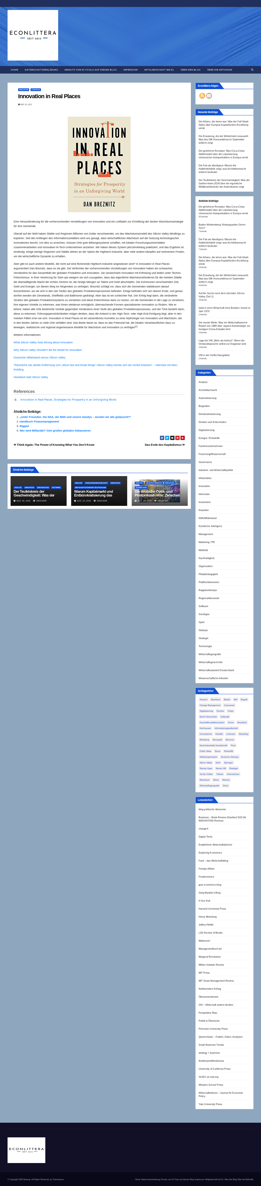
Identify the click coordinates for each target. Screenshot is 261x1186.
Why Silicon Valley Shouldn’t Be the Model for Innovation (48, 349)
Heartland (242, 722)
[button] (252, 69)
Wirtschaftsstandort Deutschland (90, 487)
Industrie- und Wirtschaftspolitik (216, 470)
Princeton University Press (213, 1029)
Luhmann (230, 734)
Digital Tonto (206, 836)
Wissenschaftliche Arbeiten (213, 678)
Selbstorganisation (208, 757)
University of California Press (215, 1069)
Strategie (35, 89)
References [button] (24, 391)
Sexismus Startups (230, 757)
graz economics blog (210, 884)
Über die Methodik (219, 69)
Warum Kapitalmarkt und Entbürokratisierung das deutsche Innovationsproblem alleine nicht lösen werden (97, 497)
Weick (216, 780)
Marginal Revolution (210, 957)
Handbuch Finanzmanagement (39, 421)
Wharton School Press (211, 1085)
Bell (235, 699)
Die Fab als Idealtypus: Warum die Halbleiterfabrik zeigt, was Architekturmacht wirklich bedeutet (222, 168)
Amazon (204, 699)
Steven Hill (221, 768)
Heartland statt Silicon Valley (31, 377)
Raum (218, 751)
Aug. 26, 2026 (23, 501)
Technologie (141, 487)
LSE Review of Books (211, 932)
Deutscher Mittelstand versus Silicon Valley (39, 357)
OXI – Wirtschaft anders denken (216, 1005)
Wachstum (205, 780)
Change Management (210, 705)
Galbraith (225, 716)
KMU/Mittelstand (208, 518)
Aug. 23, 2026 (84, 501)
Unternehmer (233, 774)
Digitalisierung (207, 430)
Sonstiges (204, 614)
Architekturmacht (154, 483)
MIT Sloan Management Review (216, 981)
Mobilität (203, 550)
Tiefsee (219, 774)
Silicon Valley (206, 762)
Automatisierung (208, 398)
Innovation (23, 89)
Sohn (218, 762)
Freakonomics (206, 876)
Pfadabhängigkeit (208, 574)
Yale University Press (210, 1104)
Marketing (243, 734)
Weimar (226, 780)
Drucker (41, 501)
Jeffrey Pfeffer (206, 924)
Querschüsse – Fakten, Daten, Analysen (221, 1037)
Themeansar (58, 1179)
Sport (202, 622)
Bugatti (244, 699)
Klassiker (204, 510)
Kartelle (219, 734)
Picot (233, 745)
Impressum (130, 69)
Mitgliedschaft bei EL (159, 69)
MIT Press (204, 973)
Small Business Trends (211, 1045)
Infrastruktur (205, 478)
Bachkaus (215, 699)
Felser (231, 711)
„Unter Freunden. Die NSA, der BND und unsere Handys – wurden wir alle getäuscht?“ (75, 417)
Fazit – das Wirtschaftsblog (213, 860)
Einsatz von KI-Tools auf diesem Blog (91, 69)
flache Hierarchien (208, 716)
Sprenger (228, 762)
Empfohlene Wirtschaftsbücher (215, 844)
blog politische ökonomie (212, 809)
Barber (227, 699)
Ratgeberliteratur (208, 590)
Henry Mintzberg (208, 916)
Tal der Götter (206, 774)
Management (206, 534)
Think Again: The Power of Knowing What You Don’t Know (55, 444)
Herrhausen (205, 728)
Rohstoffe (228, 751)
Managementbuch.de (210, 949)
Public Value (205, 751)
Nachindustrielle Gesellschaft (213, 745)
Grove (231, 722)
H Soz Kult (204, 900)
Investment (205, 502)
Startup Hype (206, 768)
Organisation (43, 487)
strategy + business (209, 1053)
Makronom (204, 940)
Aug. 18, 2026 (145, 501)
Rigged (24, 426)
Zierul (225, 785)
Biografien (204, 406)
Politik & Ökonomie (209, 1021)
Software (56, 487)
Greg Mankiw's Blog (210, 892)
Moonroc (230, 739)
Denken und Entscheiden (212, 422)
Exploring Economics (210, 852)
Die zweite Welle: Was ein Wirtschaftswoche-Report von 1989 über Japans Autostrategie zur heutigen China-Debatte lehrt (224, 325)
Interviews (204, 494)
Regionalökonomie (209, 598)
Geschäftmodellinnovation (212, 722)
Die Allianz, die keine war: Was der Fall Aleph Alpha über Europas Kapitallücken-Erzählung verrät (224, 124)
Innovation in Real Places (49, 96)
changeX (203, 828)
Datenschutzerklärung (41, 69)
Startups (203, 630)
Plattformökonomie (209, 582)
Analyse (18, 487)
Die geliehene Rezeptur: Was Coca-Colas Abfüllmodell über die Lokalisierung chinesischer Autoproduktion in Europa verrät (223, 154)
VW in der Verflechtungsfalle (214, 355)
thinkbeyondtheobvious (211, 1061)
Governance (205, 462)
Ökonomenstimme (209, 997)
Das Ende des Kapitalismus (163, 444)
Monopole (217, 739)
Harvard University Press (212, 908)
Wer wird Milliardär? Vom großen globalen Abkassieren (55, 430)
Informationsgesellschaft (226, 728)
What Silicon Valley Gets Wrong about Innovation (43, 342)
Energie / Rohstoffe (209, 438)
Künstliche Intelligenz (210, 526)
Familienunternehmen (211, 446)
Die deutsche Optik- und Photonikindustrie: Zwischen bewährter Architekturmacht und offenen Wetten (157, 497)
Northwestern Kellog (210, 989)
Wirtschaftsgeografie (210, 654)
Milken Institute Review (211, 965)
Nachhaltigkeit (206, 558)
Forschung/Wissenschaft (96, 483)
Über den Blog (191, 69)
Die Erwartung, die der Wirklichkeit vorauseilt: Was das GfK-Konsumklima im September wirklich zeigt (224, 139)
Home (14, 69)
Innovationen (206, 734)
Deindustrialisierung (210, 414)
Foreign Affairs (207, 868)
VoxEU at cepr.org (208, 1077)
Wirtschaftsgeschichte (211, 662)
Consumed (229, 705)
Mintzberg (204, 739)
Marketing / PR (207, 542)
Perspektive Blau (208, 1013)
